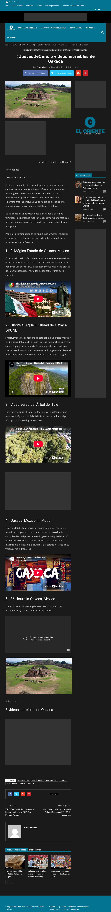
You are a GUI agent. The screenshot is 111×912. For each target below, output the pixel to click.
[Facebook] (90, 9)
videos (22, 783)
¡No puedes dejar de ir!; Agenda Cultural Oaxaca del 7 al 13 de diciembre (57, 812)
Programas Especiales (27, 28)
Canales (89, 28)
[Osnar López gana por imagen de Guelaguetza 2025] (61, 862)
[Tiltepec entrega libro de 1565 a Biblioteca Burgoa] (15, 862)
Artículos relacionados (16, 850)
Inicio (7, 6)
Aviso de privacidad (52, 6)
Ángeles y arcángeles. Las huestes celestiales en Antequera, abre (94, 185)
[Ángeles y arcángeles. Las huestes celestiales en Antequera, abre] (78, 184)
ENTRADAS (66, 50)
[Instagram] (95, 9)
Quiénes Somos (17, 6)
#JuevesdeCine (23, 780)
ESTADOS (76, 50)
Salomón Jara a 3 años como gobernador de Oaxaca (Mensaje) (37, 874)
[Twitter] (99, 9)
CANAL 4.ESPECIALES (58, 868)
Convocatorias (76, 28)
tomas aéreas (12, 783)
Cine (59, 50)
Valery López (42, 67)
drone (40, 780)
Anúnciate (29, 6)
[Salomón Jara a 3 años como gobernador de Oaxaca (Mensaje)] (38, 862)
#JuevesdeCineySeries (49, 50)
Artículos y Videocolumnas (53, 28)
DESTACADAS (33, 868)
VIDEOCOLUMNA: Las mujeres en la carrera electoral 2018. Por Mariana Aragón (20, 812)
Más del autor (35, 850)
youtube (31, 783)
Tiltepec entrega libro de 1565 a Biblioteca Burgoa (14, 874)
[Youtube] (104, 9)
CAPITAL (9, 868)
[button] (102, 32)
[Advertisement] (55, 17)
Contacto (39, 6)
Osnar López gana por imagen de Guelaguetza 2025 (60, 874)
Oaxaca (63, 780)
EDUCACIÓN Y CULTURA (32, 50)
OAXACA (84, 50)
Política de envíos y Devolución (72, 6)
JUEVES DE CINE (51, 780)
